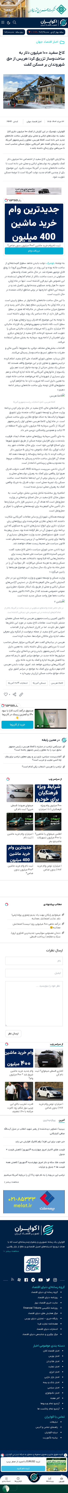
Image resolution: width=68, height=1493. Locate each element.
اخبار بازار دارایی (51, 1377)
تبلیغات (54, 1422)
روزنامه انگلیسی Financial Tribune (40, 1308)
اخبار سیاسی (53, 1387)
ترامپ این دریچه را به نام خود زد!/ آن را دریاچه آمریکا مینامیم (34, 1175)
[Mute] (43, 726)
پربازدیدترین (49, 1120)
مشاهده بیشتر (12, 1182)
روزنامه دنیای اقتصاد (48, 1297)
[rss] (12, 1280)
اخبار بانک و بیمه (51, 1382)
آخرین (62, 1120)
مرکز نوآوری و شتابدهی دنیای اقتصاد (40, 1334)
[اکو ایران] (54, 22)
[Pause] (38, 726)
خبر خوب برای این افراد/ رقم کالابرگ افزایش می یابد (40, 1141)
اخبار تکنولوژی (52, 1393)
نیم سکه (60, 32)
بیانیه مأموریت (50, 1437)
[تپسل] (6, 200)
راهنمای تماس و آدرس (47, 1427)
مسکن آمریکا (39, 683)
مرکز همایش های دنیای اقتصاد (43, 1313)
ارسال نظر (13, 1033)
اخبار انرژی (54, 1372)
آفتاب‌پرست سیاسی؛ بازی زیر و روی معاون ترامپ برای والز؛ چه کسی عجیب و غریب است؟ (33, 758)
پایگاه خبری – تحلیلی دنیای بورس (41, 1318)
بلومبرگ (51, 263)
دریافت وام (34, 250)
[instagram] (55, 1280)
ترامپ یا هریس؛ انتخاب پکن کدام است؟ (41, 766)
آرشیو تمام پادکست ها (48, 1408)
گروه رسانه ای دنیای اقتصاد (44, 1292)
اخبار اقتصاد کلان (51, 1350)
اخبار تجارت (54, 1366)
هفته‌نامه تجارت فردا (48, 1323)
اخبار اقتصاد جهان (47, 42)
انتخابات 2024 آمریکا (18, 683)
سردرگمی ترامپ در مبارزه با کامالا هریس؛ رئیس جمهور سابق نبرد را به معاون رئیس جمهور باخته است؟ (35, 748)
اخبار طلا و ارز (52, 1361)
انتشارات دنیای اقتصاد (47, 1329)
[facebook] (26, 1280)
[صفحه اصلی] (34, 1477)
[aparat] (19, 1280)
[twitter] (48, 1280)
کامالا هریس (57, 683)
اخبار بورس (54, 1356)
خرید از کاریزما (17, 724)
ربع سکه (25, 32)
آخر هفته (54, 1398)
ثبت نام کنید (23, 1468)
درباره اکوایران (51, 1432)
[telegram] (33, 1280)
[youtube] (40, 1280)
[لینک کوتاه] (21, 695)
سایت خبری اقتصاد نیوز (46, 1302)
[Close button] (65, 1455)
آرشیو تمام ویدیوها (50, 1403)
